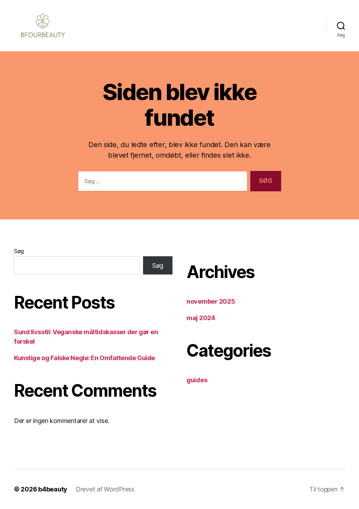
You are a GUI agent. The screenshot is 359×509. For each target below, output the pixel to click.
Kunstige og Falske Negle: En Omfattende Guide (84, 358)
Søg (19, 250)
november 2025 (211, 301)
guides (197, 380)
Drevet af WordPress (105, 489)
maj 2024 (201, 318)
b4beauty (52, 489)
